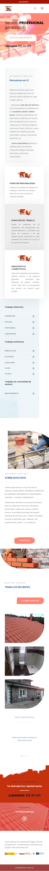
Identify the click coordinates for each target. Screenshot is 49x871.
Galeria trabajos (30, 600)
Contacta (24, 540)
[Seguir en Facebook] (24, 818)
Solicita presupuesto (21, 38)
